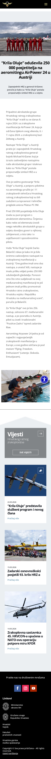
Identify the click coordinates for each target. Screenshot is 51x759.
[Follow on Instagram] (25, 688)
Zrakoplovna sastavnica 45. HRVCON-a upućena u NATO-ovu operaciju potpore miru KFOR (25, 638)
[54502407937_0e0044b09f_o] (25, 401)
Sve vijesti (25, 452)
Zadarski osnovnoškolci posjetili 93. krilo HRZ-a (24, 573)
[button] (46, 6)
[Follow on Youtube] (33, 688)
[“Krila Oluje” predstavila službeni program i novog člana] (25, 495)
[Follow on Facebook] (17, 688)
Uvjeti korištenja (10, 753)
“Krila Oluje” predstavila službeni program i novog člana (25, 509)
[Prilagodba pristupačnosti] (44, 379)
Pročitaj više (13, 518)
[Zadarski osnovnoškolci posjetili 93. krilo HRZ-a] (25, 560)
